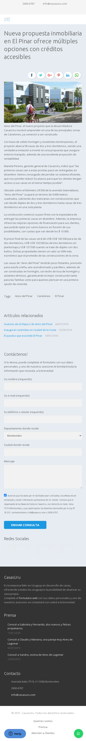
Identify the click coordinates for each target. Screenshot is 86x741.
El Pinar (59, 296)
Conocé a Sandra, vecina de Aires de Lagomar (35, 654)
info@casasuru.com (55, 3)
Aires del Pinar (24, 296)
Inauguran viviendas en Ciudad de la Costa (30, 330)
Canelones (43, 296)
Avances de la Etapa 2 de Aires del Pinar (28, 324)
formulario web (28, 598)
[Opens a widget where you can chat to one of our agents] (15, 734)
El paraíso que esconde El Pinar (23, 335)
